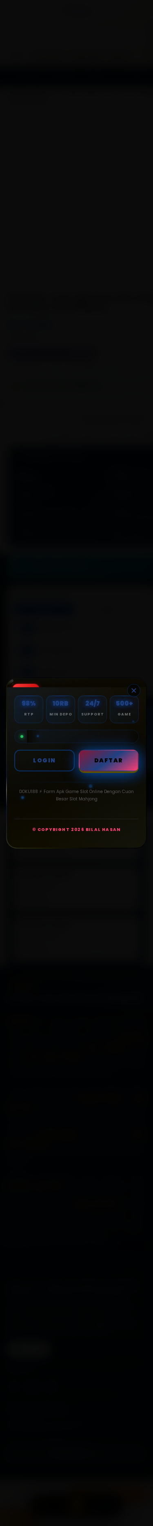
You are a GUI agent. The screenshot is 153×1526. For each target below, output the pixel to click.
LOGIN (44, 760)
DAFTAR (108, 760)
